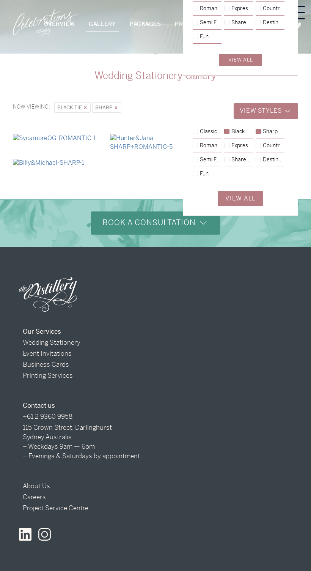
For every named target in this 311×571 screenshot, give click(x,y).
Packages (145, 23)
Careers (34, 497)
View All (240, 198)
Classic (208, 132)
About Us (36, 486)
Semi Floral (210, 160)
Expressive (242, 146)
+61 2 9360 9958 (47, 416)
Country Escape (273, 146)
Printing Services (48, 375)
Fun (204, 174)
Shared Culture (242, 160)
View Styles (262, 111)
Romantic (210, 146)
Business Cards (46, 364)
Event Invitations (47, 353)
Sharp (104, 107)
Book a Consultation (150, 222)
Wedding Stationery (51, 342)
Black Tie (70, 107)
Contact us (39, 405)
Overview (59, 23)
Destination (273, 160)
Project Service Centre (55, 508)
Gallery (102, 23)
